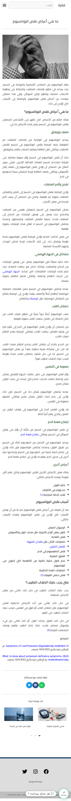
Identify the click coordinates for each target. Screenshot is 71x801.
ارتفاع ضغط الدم (30, 434)
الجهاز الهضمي (11, 271)
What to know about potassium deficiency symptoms (31, 656)
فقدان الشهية (35, 541)
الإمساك (33, 298)
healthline (60, 645)
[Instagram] (35, 772)
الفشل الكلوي (57, 546)
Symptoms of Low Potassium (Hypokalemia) (29, 645)
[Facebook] (46, 772)
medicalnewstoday (58, 659)
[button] (4, 5)
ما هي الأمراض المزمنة (55, 726)
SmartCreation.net (55, 795)
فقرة (61, 5)
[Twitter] (25, 772)
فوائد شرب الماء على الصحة (20, 726)
